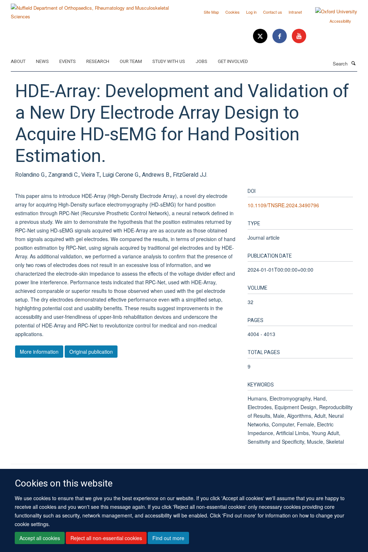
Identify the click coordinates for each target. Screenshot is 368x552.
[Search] (353, 63)
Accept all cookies (39, 538)
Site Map (211, 12)
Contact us (272, 12)
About (18, 61)
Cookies (232, 12)
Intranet (295, 12)
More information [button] (39, 351)
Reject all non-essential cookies (106, 538)
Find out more (168, 538)
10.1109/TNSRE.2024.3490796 (283, 205)
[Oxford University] (330, 11)
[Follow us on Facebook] (280, 36)
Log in (251, 12)
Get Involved (233, 61)
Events (67, 61)
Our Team (131, 61)
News (42, 61)
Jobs (201, 61)
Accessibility (340, 21)
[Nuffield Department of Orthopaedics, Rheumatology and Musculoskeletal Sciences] (95, 9)
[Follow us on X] (261, 36)
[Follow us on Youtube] (299, 36)
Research (97, 61)
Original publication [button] (91, 351)
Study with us (168, 61)
